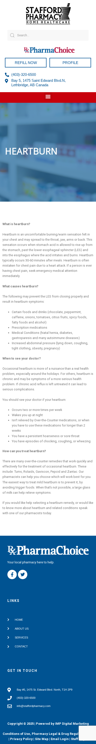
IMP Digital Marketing (72, 723)
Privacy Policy (21, 739)
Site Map (41, 739)
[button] (48, 96)
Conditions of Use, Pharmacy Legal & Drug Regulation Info (48, 734)
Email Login (60, 739)
